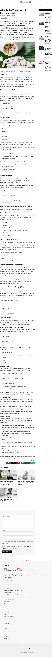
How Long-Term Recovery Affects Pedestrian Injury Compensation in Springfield (48, 65)
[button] (8, 463)
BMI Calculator (7, 612)
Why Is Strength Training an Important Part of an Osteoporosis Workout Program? (8, 483)
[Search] (47, 2)
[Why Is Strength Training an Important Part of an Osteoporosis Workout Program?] (8, 475)
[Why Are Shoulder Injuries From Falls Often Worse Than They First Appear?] (26, 475)
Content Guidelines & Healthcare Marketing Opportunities (15, 594)
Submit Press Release (8, 592)
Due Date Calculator (8, 618)
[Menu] (5, 2)
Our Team (6, 636)
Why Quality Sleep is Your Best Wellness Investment (48, 15)
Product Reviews (7, 597)
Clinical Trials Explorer (8, 621)
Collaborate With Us (8, 588)
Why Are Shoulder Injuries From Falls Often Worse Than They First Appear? (26, 483)
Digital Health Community (9, 601)
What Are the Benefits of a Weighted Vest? (6, 500)
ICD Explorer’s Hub (7, 603)
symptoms (15, 291)
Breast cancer (5, 303)
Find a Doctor (6, 623)
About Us (6, 633)
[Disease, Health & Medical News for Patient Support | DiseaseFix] (26, 2)
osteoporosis (10, 84)
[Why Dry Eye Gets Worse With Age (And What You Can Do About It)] (41, 38)
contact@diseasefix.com (13, 580)
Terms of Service (11, 548)
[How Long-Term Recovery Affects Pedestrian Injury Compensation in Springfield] (41, 62)
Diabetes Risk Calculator (9, 616)
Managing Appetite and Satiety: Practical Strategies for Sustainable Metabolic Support (48, 27)
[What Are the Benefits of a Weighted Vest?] (8, 493)
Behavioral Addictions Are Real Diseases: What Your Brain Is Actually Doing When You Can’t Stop (48, 51)
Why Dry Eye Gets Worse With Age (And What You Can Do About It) (48, 39)
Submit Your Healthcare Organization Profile (13, 590)
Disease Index (7, 631)
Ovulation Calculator (8, 614)
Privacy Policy (6, 638)
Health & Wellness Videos (9, 599)
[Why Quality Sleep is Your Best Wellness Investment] (41, 14)
